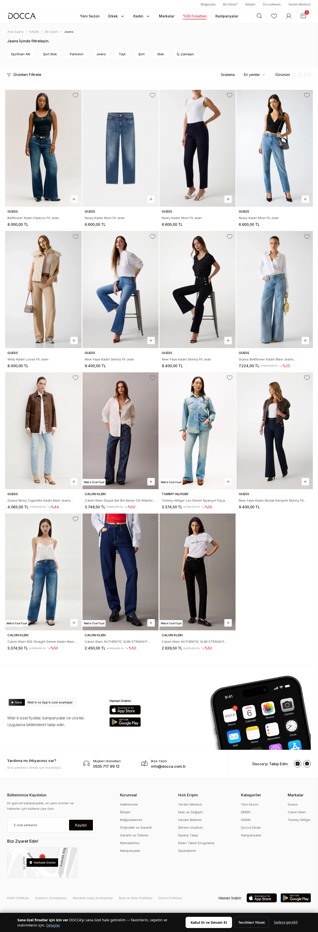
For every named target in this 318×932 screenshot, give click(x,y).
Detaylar (53, 925)
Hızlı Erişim (188, 795)
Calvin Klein (297, 812)
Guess (293, 804)
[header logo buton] (22, 15)
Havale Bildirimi (189, 820)
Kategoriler (251, 795)
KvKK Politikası (18, 898)
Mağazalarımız (131, 820)
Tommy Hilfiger (299, 820)
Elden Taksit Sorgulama (196, 843)
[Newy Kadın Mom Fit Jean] (120, 148)
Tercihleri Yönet (251, 922)
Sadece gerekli (286, 922)
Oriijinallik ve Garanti (136, 827)
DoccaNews (272, 4)
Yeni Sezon (249, 804)
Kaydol (81, 825)
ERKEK (245, 812)
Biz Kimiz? (230, 4)
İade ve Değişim (190, 812)
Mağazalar (208, 4)
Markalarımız (130, 843)
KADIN (245, 820)
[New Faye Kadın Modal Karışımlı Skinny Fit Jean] (275, 430)
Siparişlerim (187, 851)
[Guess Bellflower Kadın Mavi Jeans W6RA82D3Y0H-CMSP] (275, 289)
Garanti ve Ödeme (134, 835)
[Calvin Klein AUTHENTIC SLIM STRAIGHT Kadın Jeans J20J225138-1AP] (120, 572)
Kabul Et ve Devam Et (209, 922)
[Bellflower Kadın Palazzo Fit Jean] (43, 148)
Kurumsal (128, 795)
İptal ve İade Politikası (135, 898)
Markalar (296, 795)
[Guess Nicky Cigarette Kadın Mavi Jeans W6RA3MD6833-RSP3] (43, 430)
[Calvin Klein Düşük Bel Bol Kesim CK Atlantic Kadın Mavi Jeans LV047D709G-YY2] (120, 430)
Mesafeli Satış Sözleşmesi (93, 898)
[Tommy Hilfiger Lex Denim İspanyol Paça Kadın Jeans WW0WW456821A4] (197, 430)
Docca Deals (251, 827)
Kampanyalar (130, 851)
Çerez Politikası (170, 898)
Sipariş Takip (188, 835)
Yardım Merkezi (299, 4)
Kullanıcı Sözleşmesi (51, 898)
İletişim (250, 4)
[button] (90, 16)
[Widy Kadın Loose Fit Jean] (43, 289)
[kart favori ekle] (76, 95)
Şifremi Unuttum (190, 827)
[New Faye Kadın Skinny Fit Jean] (120, 289)
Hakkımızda (129, 804)
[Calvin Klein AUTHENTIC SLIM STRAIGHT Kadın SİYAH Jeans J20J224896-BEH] (197, 572)
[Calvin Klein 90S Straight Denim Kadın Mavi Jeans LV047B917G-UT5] (43, 572)
